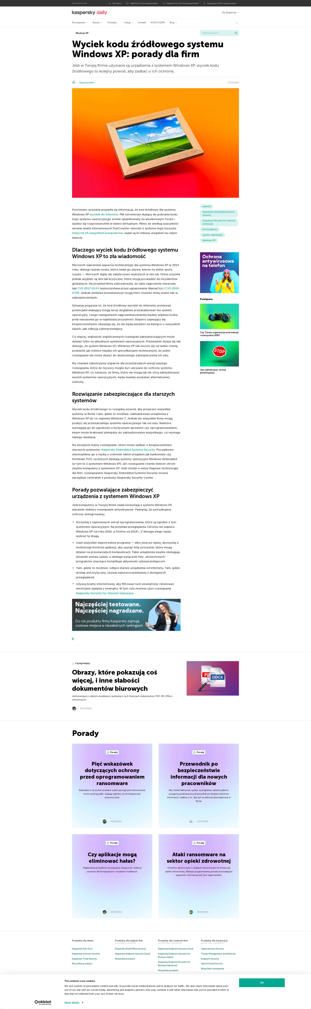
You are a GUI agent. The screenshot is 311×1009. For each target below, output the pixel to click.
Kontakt (142, 22)
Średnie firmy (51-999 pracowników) (182, 3)
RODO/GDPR (158, 22)
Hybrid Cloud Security (212, 963)
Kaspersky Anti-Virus (82, 949)
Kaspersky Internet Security (86, 954)
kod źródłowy (209, 229)
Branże (96, 22)
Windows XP (81, 33)
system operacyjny (212, 234)
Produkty (112, 22)
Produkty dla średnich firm (173, 940)
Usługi (127, 22)
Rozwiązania (78, 22)
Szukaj (236, 33)
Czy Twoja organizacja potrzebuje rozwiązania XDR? (219, 334)
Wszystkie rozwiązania (212, 968)
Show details (71, 1002)
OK (262, 982)
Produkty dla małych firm (129, 940)
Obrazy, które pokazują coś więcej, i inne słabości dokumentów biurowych (114, 680)
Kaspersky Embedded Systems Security (128, 449)
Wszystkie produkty (82, 963)
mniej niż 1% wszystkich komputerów (97, 233)
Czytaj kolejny (82, 663)
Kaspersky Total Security (84, 959)
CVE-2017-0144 (88, 288)
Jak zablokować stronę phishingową (213, 371)
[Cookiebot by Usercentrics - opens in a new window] (43, 1002)
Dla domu (116, 3)
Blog (172, 22)
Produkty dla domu (82, 940)
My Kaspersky (229, 12)
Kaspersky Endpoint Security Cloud (132, 954)
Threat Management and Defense (218, 954)
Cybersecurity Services (212, 949)
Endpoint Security (210, 959)
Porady (114, 752)
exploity (206, 206)
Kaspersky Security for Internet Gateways (104, 593)
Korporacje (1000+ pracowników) (221, 3)
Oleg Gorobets (86, 82)
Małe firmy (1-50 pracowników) (144, 3)
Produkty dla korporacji (214, 940)
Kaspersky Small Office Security (130, 949)
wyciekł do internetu (104, 214)
